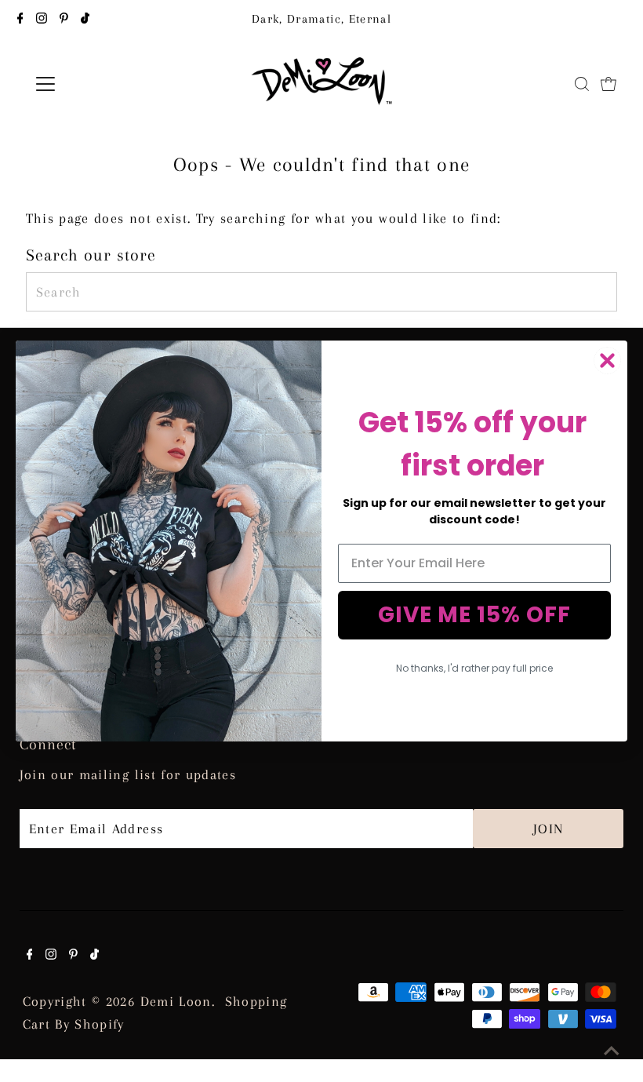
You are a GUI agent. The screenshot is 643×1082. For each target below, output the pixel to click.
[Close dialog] (607, 360)
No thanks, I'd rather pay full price (474, 668)
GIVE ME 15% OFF (474, 614)
